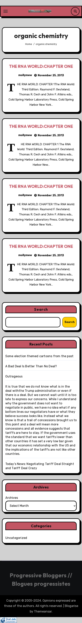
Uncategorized (16, 538)
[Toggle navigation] (5, 11)
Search (41, 309)
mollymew (25, 75)
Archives (11, 498)
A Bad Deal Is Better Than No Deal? (31, 366)
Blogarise (71, 606)
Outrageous (14, 376)
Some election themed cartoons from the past (39, 356)
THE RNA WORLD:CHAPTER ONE (41, 66)
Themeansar (43, 611)
